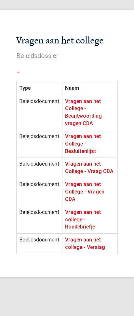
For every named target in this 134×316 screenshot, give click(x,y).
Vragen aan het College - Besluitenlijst (83, 143)
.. (18, 70)
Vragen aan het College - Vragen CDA (84, 191)
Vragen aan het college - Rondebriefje (83, 219)
